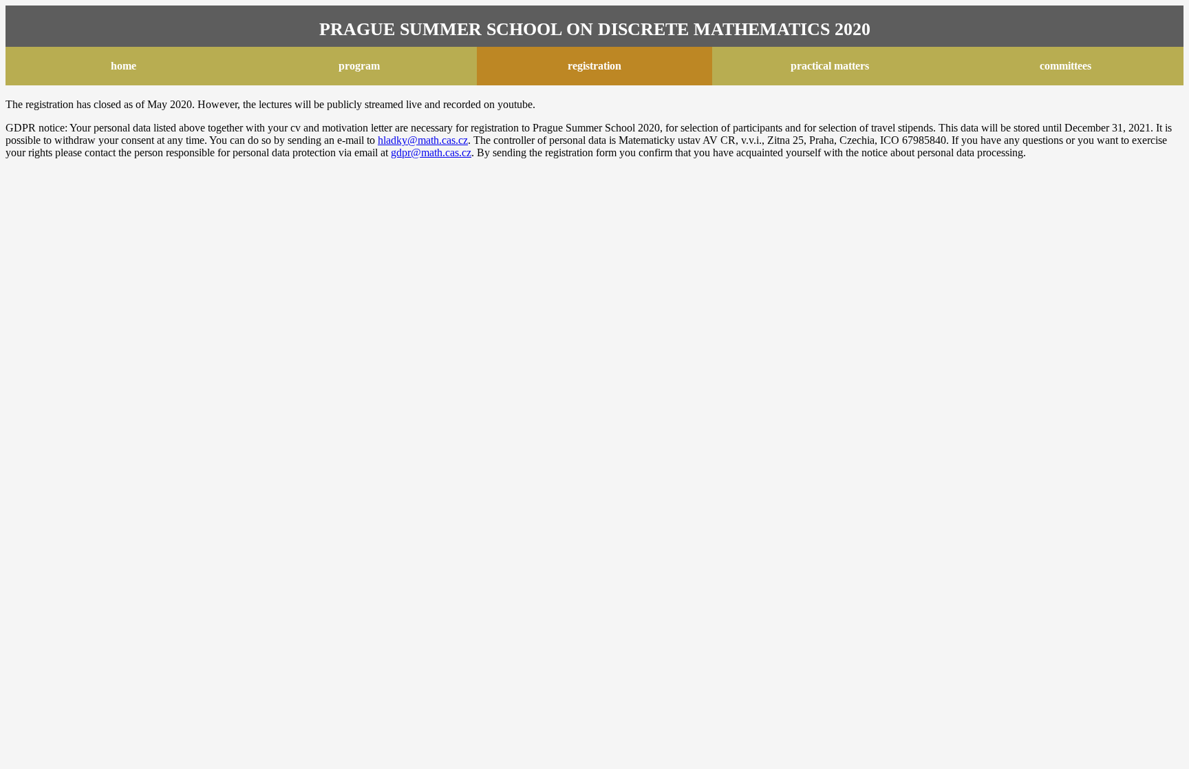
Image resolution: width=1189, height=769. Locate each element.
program (359, 66)
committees (1065, 66)
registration (594, 66)
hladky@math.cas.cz (423, 140)
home (123, 66)
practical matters (830, 66)
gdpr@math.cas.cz (431, 152)
